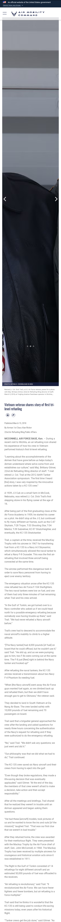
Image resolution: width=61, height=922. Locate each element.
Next (56, 199)
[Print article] (7, 415)
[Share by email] (13, 415)
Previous (5, 199)
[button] (13, 5)
